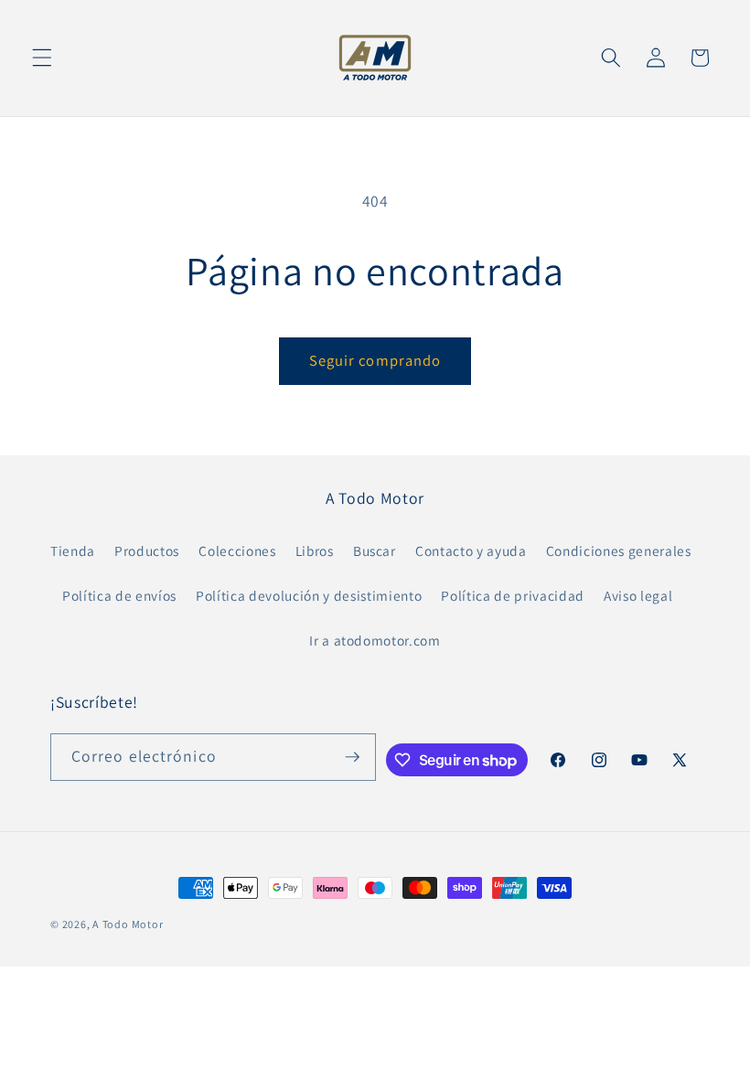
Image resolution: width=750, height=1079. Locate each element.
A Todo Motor (127, 924)
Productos (146, 550)
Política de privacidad (512, 595)
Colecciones (236, 550)
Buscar (374, 550)
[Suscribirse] (352, 757)
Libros (314, 550)
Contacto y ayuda (471, 550)
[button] (42, 58)
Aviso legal (638, 595)
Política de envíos (119, 595)
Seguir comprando (375, 360)
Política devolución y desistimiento (309, 595)
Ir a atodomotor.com (375, 640)
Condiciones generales (618, 550)
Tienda (72, 550)
